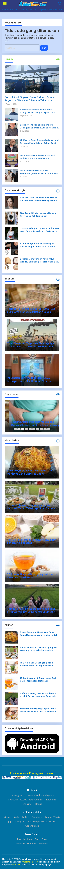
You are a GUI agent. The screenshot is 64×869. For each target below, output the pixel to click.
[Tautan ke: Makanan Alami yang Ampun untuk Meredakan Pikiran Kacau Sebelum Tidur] (11, 713)
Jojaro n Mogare (16, 821)
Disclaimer (27, 804)
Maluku (7, 817)
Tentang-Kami (17, 795)
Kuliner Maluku (32, 826)
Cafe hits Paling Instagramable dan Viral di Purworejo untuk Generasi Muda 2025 (38, 694)
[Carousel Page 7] (37, 429)
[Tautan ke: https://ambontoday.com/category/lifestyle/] (58, 395)
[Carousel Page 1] (15, 429)
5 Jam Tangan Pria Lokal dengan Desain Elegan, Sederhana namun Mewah (37, 245)
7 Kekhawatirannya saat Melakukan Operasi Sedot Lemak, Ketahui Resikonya (32, 423)
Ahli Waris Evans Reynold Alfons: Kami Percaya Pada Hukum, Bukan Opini (39, 141)
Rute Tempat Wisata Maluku (41, 821)
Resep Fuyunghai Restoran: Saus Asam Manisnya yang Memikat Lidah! (39, 633)
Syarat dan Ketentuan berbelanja (32, 843)
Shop (44, 839)
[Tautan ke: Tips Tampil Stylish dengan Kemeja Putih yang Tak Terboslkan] (11, 217)
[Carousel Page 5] (30, 429)
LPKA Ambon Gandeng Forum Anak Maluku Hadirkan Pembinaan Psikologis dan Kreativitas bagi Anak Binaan (39, 157)
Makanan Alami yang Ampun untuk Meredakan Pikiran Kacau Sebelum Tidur (38, 710)
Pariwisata (37, 817)
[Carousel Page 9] (45, 429)
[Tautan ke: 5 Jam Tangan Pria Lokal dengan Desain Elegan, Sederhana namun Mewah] (11, 248)
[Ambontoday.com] (33, 3)
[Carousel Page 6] (33, 429)
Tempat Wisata (52, 817)
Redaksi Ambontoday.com (40, 795)
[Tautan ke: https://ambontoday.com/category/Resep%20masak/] (58, 625)
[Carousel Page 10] (48, 429)
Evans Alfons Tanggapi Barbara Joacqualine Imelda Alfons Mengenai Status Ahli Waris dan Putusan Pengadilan (39, 126)
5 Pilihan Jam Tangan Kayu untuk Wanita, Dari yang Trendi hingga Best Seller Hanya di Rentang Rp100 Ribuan (39, 260)
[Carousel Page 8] (41, 429)
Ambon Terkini (21, 817)
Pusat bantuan (24, 839)
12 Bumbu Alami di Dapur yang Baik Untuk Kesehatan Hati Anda (38, 679)
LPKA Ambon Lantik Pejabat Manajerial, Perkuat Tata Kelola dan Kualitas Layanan (39, 172)
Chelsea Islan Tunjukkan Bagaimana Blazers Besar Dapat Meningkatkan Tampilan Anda (38, 199)
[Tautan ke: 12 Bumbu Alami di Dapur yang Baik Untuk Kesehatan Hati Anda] (11, 682)
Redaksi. (16, 864)
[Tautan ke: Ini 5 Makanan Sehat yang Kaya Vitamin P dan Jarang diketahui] (11, 667)
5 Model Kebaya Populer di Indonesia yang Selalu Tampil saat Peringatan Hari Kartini (39, 229)
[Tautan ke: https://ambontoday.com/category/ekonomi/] (58, 279)
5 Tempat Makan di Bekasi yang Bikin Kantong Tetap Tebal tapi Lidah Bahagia (39, 649)
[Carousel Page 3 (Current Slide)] (22, 429)
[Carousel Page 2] (19, 429)
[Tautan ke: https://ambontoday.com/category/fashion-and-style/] (58, 191)
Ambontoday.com (30, 861)
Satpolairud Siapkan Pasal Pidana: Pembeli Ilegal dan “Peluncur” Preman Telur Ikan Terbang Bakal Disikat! (30, 99)
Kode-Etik (51, 799)
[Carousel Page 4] (26, 429)
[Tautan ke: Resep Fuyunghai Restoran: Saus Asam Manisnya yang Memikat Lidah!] (11, 637)
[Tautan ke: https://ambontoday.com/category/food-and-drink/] (58, 441)
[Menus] (4, 3)
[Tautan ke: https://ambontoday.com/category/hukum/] (58, 59)
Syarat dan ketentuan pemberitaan (25, 799)
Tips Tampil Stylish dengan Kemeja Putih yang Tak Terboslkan (38, 214)
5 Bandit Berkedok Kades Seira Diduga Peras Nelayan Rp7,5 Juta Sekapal (37, 111)
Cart (37, 839)
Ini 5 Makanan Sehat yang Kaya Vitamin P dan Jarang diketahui (36, 664)
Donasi (38, 804)
